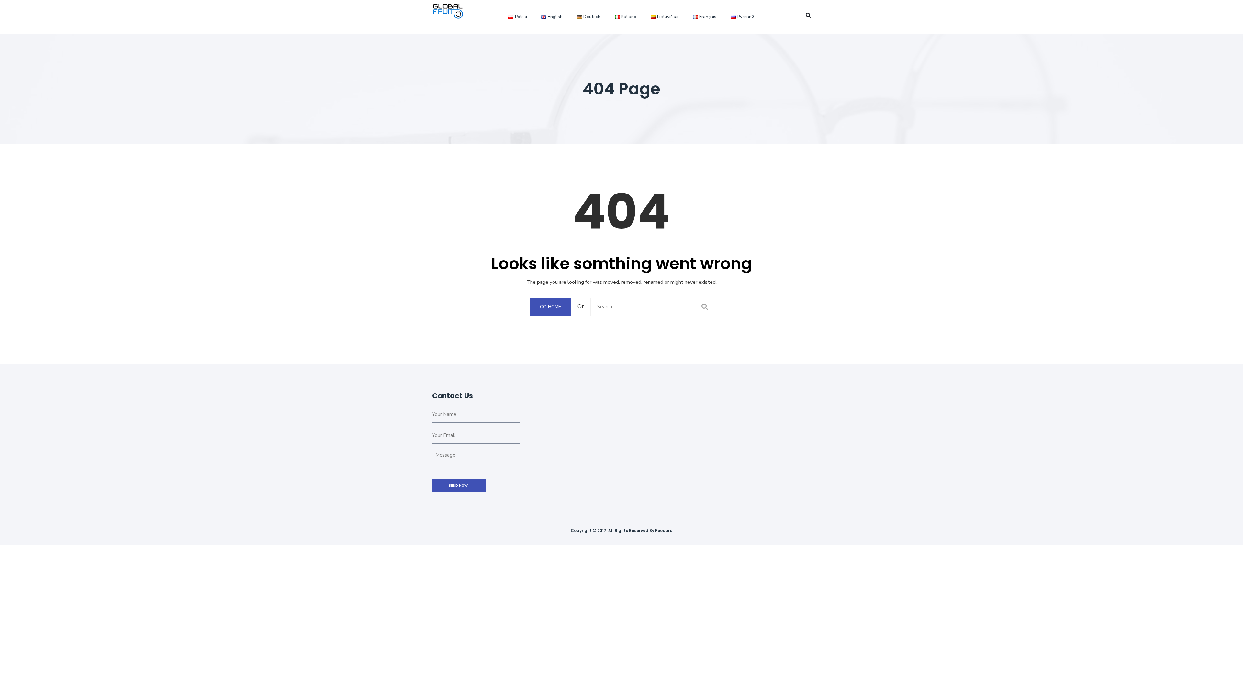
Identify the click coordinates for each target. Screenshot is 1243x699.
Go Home (550, 307)
